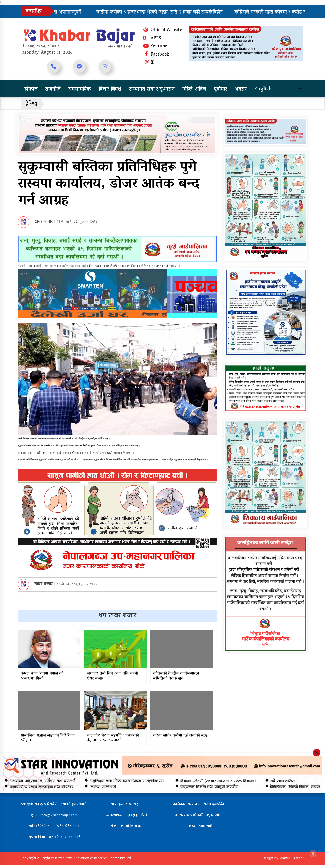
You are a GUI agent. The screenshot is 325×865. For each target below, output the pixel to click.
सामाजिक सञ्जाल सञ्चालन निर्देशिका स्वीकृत (48, 738)
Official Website (166, 30)
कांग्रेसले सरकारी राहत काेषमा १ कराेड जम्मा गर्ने (229, 12)
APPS (156, 38)
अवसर (241, 89)
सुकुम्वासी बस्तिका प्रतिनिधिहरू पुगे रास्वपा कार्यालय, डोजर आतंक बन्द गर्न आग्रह (109, 184)
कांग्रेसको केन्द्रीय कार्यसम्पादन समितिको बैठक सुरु (176, 676)
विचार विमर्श (110, 89)
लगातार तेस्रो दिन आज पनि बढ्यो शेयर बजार (112, 676)
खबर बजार (43, 222)
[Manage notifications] (313, 854)
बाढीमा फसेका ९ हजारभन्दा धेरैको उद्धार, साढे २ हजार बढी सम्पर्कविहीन (112, 12)
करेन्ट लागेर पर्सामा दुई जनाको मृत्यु (180, 735)
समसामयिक (79, 89)
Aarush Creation (292, 858)
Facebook (160, 54)
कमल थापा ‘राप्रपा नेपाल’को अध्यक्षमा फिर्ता (42, 676)
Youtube (159, 46)
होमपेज (31, 89)
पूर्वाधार (220, 89)
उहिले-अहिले (194, 89)
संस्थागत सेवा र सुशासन (152, 89)
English (263, 89)
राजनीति (53, 89)
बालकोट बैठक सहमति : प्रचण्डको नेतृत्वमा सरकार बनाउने (113, 738)
